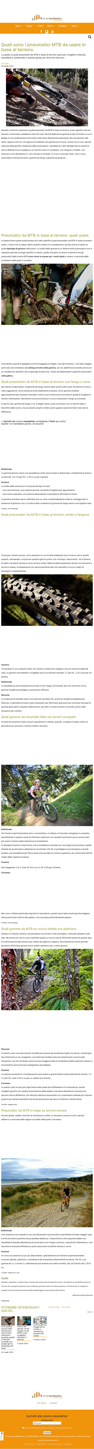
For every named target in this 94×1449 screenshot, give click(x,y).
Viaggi (29, 26)
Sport (18, 26)
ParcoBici (5, 63)
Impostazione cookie (47, 1408)
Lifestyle (62, 26)
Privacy (1, 1437)
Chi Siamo (41, 1403)
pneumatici (66, 1307)
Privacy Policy (28, 1444)
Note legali (67, 1444)
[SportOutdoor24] (47, 17)
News (74, 26)
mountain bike (53, 1307)
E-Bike (40, 26)
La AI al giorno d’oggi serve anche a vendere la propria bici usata (40, 1330)
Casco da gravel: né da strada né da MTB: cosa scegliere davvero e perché (23, 1333)
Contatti (53, 1403)
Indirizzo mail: (47, 1420)
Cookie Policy (40, 1444)
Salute (50, 26)
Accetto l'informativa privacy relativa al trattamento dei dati (48, 1428)
